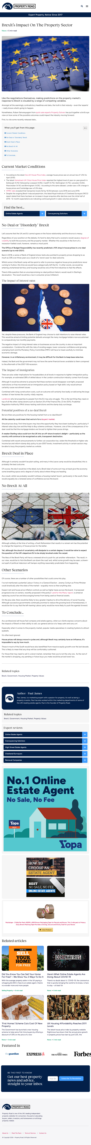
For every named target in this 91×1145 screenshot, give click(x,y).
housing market (24, 676)
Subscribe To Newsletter (71, 1078)
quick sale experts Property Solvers (50, 112)
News (4, 31)
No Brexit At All (11, 146)
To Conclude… (11, 155)
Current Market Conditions (15, 133)
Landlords (6, 399)
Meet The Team (16, 1133)
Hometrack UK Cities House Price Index (30, 180)
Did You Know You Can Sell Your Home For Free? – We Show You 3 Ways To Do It (23, 975)
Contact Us (42, 1133)
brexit (4, 676)
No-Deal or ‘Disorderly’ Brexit (16, 137)
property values (38, 676)
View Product (46, 930)
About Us (5, 1133)
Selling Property (7, 990)
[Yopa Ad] (45, 851)
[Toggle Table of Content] (84, 128)
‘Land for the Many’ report (62, 593)
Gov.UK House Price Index (35, 175)
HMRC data (10, 191)
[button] (87, 6)
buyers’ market (48, 419)
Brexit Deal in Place (13, 142)
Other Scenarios (12, 151)
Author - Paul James (29, 693)
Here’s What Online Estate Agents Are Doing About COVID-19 (66, 975)
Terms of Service (30, 1133)
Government (12, 676)
